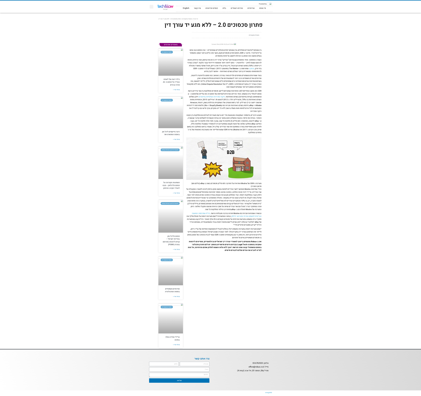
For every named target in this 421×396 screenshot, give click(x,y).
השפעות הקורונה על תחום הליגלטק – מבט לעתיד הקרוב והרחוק (171, 185)
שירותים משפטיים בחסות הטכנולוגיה (172, 290)
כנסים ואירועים (211, 8)
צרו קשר (197, 8)
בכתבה (251, 68)
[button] (151, 7)
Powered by (263, 4)
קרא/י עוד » (176, 90)
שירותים (251, 8)
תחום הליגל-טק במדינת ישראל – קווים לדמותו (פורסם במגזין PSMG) (171, 240)
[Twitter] (183, 4)
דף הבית (195, 19)
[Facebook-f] (270, 376)
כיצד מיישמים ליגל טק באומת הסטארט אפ (171, 133)
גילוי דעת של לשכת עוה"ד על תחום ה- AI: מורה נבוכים (171, 82)
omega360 (268, 393)
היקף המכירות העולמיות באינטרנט (212, 96)
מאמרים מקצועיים (187, 19)
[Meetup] (179, 4)
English (186, 8)
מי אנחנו (262, 8)
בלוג (224, 8)
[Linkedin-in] (187, 4)
